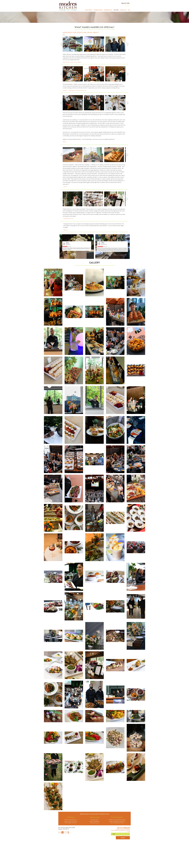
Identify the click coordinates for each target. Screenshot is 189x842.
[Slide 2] (75, 257)
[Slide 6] (72, 257)
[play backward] (61, 44)
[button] (73, 44)
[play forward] (127, 44)
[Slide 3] (77, 257)
